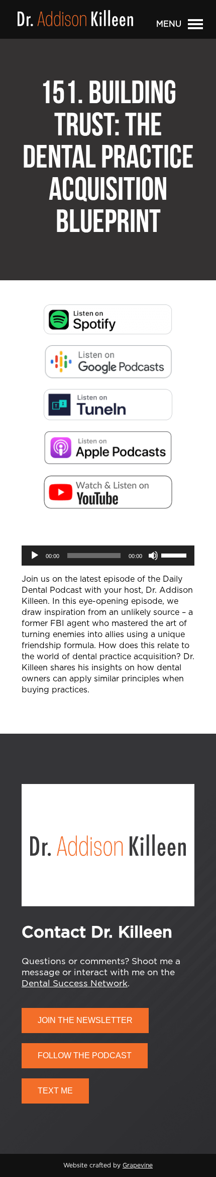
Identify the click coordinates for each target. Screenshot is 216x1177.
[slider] (175, 554)
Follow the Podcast (85, 1055)
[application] (108, 555)
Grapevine (138, 1165)
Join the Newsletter (85, 1020)
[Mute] (153, 556)
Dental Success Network (75, 983)
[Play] (35, 556)
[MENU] (195, 26)
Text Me (55, 1090)
